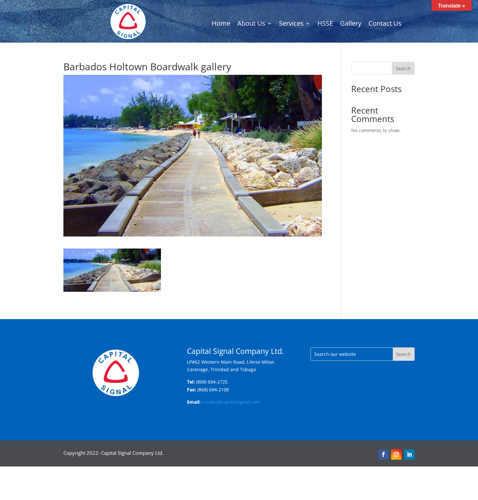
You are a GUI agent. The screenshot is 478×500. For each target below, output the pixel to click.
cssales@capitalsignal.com (231, 402)
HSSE (325, 24)
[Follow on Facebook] (383, 454)
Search (403, 68)
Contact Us (385, 24)
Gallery (350, 24)
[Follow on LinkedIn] (409, 454)
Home (221, 24)
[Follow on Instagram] (396, 454)
